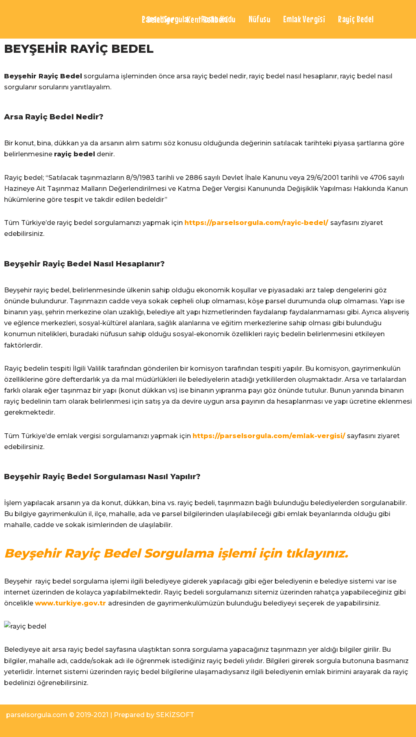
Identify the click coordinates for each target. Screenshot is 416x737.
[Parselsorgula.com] (67, 19)
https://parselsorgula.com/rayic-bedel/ (256, 223)
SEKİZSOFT (175, 715)
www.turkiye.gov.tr (70, 603)
